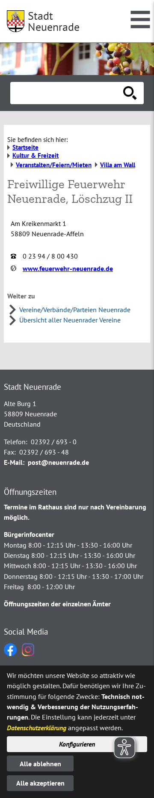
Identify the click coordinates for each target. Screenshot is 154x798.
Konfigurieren (77, 744)
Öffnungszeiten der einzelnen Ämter (57, 603)
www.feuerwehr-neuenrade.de (68, 268)
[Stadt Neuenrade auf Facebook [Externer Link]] (10, 653)
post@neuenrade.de (58, 462)
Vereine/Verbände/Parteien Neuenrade (74, 309)
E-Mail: (14, 462)
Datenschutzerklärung (36, 727)
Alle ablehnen (40, 763)
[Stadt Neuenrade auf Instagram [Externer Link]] (28, 653)
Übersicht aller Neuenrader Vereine (70, 320)
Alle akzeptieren (40, 783)
